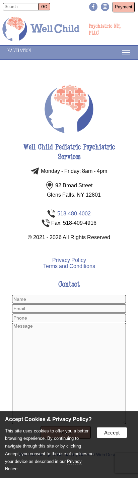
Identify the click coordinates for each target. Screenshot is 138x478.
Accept (112, 432)
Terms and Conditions (69, 266)
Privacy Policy (69, 260)
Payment (123, 6)
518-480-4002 (74, 213)
